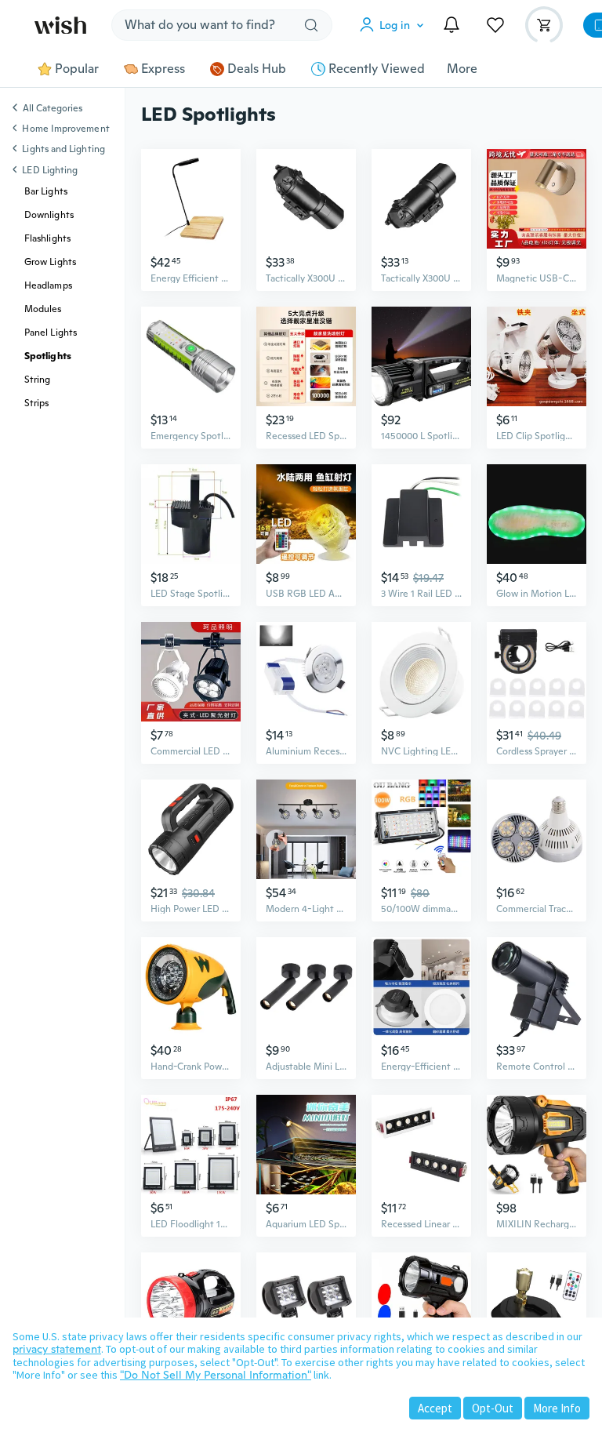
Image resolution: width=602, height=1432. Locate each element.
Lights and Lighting (63, 149)
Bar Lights (45, 191)
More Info (557, 1408)
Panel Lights (50, 332)
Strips (36, 403)
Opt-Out (492, 1408)
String (37, 379)
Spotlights (47, 356)
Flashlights (47, 238)
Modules (43, 309)
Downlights (49, 215)
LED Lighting (50, 170)
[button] (395, 25)
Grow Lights (50, 262)
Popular (77, 69)
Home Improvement (65, 128)
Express (163, 69)
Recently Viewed (376, 69)
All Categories (52, 109)
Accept (435, 1408)
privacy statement (57, 1349)
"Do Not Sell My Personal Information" (215, 1375)
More (462, 69)
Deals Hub (256, 69)
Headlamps (48, 285)
